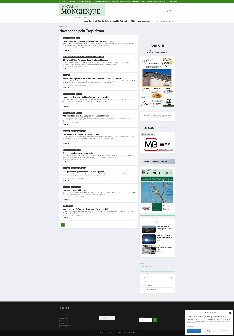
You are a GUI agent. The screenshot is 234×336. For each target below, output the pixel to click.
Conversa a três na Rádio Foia (74, 190)
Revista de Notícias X (134, 332)
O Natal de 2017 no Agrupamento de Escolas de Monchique (86, 60)
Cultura (108, 21)
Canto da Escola (99, 56)
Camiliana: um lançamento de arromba (78, 153)
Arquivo (142, 263)
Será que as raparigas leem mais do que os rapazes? (83, 171)
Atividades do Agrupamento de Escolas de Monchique (78, 56)
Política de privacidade (65, 325)
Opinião (115, 21)
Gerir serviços (191, 326)
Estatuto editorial (63, 318)
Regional (93, 21)
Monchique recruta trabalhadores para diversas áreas (164, 247)
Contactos (62, 323)
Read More (66, 50)
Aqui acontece (143, 21)
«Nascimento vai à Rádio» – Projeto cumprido (81, 134)
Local (86, 21)
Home (61, 26)
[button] (230, 312)
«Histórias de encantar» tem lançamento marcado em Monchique (88, 41)
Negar (209, 331)
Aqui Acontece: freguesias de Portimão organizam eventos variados (164, 237)
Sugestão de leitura (74, 149)
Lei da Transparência (64, 322)
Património (125, 21)
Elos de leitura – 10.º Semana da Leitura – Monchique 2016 (86, 209)
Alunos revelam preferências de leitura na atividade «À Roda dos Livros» (92, 78)
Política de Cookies (64, 327)
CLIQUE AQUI (149, 128)
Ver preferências (224, 331)
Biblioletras (66, 75)
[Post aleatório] (169, 21)
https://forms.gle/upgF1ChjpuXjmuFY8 (157, 52)
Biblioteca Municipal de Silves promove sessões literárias (86, 116)
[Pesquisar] (155, 320)
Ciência (101, 21)
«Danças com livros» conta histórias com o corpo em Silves (86, 97)
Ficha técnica (62, 317)
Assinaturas (62, 320)
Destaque (71, 38)
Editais (133, 21)
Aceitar (194, 331)
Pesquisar (142, 317)
